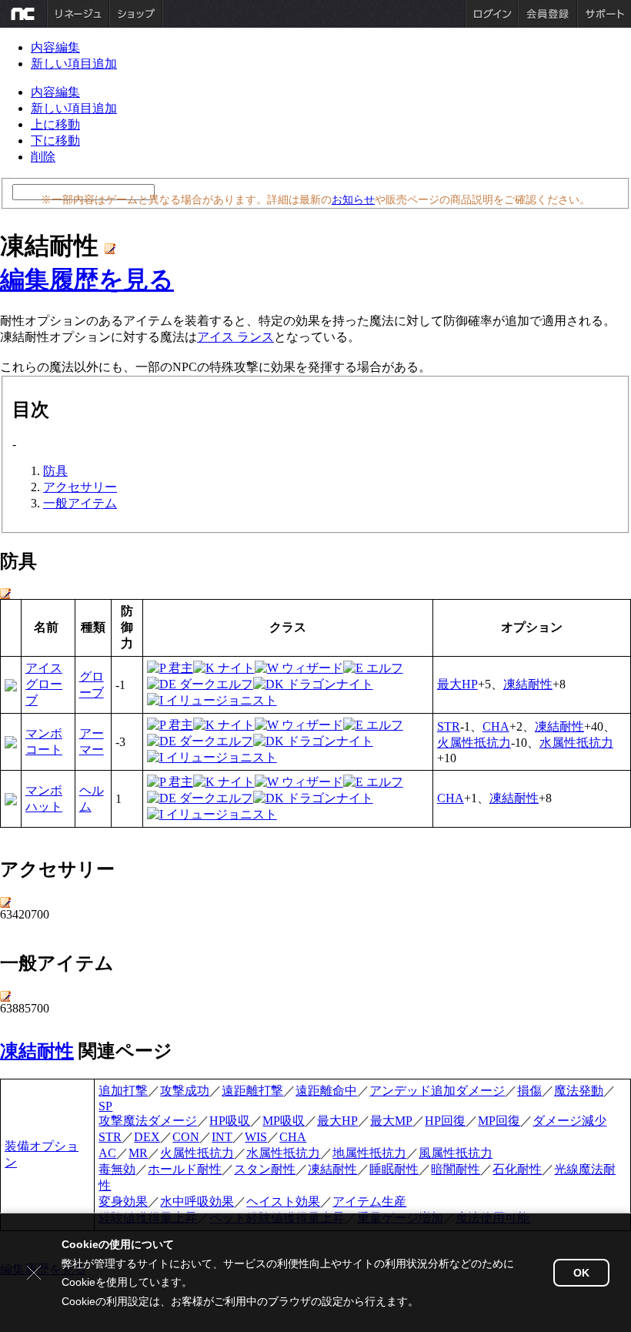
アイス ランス (235, 336)
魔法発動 (578, 1090)
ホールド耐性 (185, 1169)
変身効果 (123, 1201)
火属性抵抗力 (474, 742)
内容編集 (55, 47)
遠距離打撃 (252, 1090)
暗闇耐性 (455, 1169)
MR (138, 1153)
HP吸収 (229, 1120)
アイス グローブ (43, 684)
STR (448, 726)
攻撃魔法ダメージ (147, 1120)
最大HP (457, 684)
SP (105, 1106)
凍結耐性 (528, 684)
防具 (55, 470)
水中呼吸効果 (197, 1201)
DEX (147, 1136)
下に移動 (55, 140)
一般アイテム (80, 503)
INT (222, 1136)
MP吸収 (283, 1120)
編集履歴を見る (87, 279)
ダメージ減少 (569, 1120)
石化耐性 (517, 1169)
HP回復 (445, 1120)
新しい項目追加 (74, 63)
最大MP (391, 1120)
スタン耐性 (264, 1169)
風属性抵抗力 (455, 1153)
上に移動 (55, 124)
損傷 (529, 1090)
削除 (43, 156)
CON (185, 1136)
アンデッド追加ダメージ (437, 1090)
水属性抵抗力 (576, 742)
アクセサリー (80, 487)
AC (107, 1153)
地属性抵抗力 (369, 1153)
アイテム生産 (369, 1201)
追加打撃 (123, 1090)
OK (581, 1273)
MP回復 (499, 1120)
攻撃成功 (184, 1090)
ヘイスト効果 (283, 1201)
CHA (495, 726)
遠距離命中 (326, 1090)
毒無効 (116, 1169)
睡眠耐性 (394, 1169)
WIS (256, 1136)
